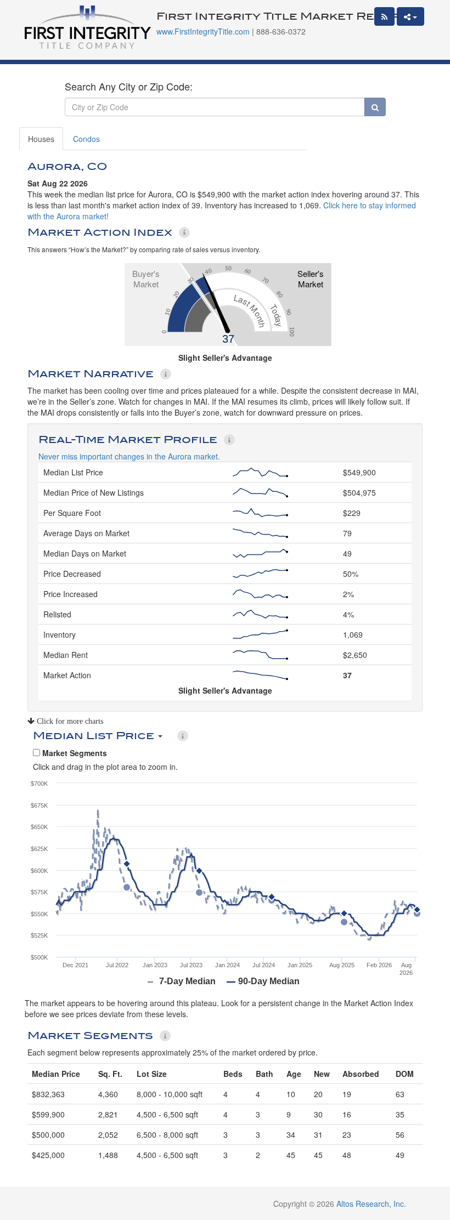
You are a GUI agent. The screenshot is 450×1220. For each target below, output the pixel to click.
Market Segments (73, 752)
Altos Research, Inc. (371, 1203)
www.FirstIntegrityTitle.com (203, 31)
